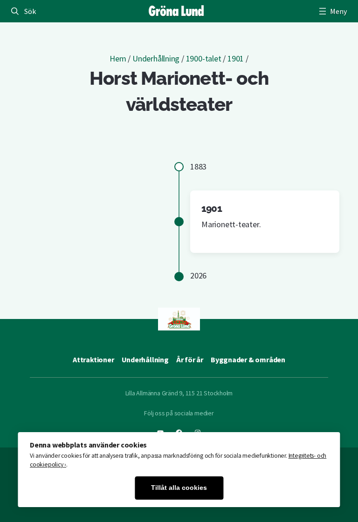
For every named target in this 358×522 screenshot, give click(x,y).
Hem (118, 58)
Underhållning (155, 58)
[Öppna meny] (332, 11)
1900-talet (203, 58)
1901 (235, 58)
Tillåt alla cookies (179, 487)
